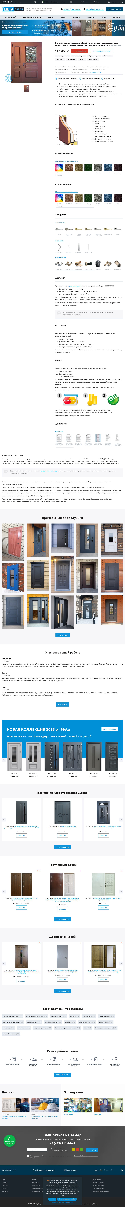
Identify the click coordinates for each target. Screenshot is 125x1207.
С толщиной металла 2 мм (36, 1016)
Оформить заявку (79, 51)
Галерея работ (63, 635)
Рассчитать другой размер (101, 51)
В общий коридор (58, 1016)
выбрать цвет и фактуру (48, 471)
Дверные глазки (60, 257)
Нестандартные (34, 1022)
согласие (36, 1156)
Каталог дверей (10, 17)
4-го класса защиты (53, 1022)
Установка (91, 17)
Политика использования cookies (62, 1202)
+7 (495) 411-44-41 (62, 1143)
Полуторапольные (106, 1016)
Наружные (8, 1028)
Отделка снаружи (78, 56)
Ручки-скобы (59, 240)
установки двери (75, 286)
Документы (93, 59)
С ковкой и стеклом (11, 1034)
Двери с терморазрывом (32, 17)
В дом (87, 1028)
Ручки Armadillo (60, 222)
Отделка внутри (94, 56)
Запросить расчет (114, 9)
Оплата (63, 17)
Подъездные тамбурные (12, 1016)
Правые (74, 1016)
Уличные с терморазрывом (106, 1028)
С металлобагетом (87, 1022)
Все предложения (109, 729)
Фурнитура (107, 56)
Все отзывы (62, 704)
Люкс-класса (24, 1028)
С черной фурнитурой (42, 1028)
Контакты (116, 17)
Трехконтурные (105, 1022)
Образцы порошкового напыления (66, 161)
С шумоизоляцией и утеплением (67, 1028)
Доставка (76, 17)
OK (52, 1199)
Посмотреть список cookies (67, 1199)
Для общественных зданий (13, 1022)
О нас (104, 17)
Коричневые (89, 1016)
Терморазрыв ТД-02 (96, 72)
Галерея (51, 17)
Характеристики (62, 56)
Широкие (70, 1022)
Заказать (21, 835)
